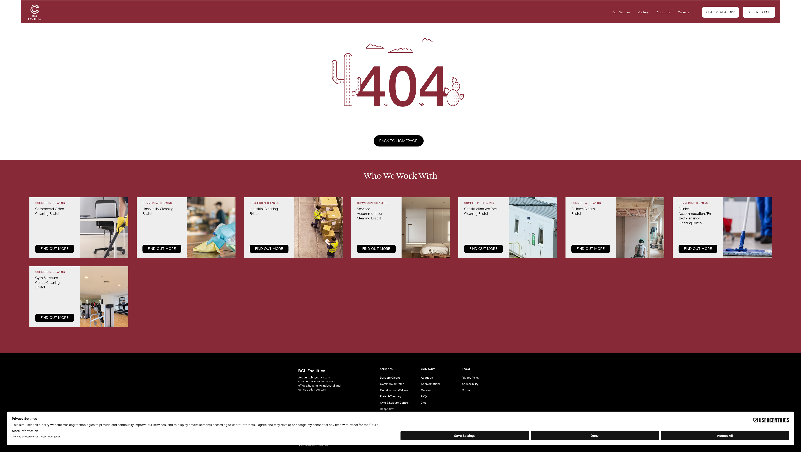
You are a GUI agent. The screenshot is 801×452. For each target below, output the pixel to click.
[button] (663, 12)
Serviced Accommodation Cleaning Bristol (370, 213)
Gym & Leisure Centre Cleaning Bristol (47, 282)
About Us (427, 377)
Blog (424, 402)
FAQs (424, 396)
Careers (426, 390)
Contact (467, 390)
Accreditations (431, 384)
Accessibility (470, 384)
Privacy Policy (470, 377)
